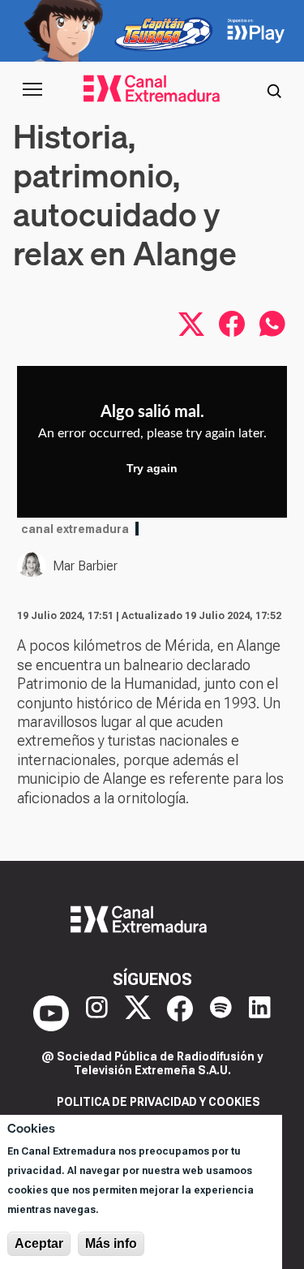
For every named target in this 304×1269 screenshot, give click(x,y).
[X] (138, 1013)
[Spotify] (221, 1013)
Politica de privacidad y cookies (158, 1101)
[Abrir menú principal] (32, 89)
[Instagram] (97, 1013)
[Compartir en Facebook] (231, 323)
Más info (111, 1243)
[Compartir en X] (191, 323)
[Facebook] (180, 1013)
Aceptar (39, 1243)
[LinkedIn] (260, 1013)
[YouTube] (51, 1013)
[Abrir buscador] (274, 89)
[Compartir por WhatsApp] (272, 323)
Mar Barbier (85, 566)
